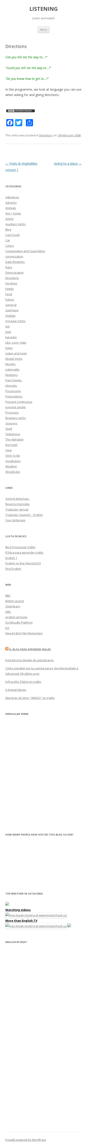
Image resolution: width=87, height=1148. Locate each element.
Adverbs (11, 203)
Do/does (11, 283)
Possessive (13, 391)
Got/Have (12, 310)
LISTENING (43, 8)
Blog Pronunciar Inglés (20, 547)
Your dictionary (15, 520)
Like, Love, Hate (15, 342)
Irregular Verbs (15, 321)
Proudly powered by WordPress (25, 1140)
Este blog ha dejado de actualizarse (29, 660)
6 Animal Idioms (15, 690)
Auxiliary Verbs (15, 224)
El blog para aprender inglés (24, 552)
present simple (15, 407)
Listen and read (16, 353)
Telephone (12, 434)
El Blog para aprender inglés (30, 649)
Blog (8, 229)
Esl (7, 628)
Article (9, 219)
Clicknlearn (12, 606)
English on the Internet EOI (23, 563)
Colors (9, 246)
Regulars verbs (15, 418)
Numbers (11, 375)
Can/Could (12, 235)
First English (13, 569)
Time (8, 450)
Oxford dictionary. (17, 499)
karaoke (11, 337)
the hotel (11, 445)
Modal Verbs (14, 359)
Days (8, 267)
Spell (8, 429)
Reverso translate (17, 504)
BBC (8, 596)
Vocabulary (13, 461)
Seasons (11, 423)
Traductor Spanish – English (24, 515)
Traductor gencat (16, 509)
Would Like (12, 472)
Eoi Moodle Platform (19, 622)
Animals (10, 208)
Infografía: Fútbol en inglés (23, 682)
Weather (11, 466)
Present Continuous (18, 402)
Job (7, 326)
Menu (43, 29)
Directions (46, 135)
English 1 (11, 558)
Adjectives (12, 197)
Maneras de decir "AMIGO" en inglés (30, 698)
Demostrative (14, 273)
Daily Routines (15, 262)
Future (9, 299)
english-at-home (16, 617)
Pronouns (12, 412)
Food (8, 294)
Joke (8, 332)
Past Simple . (14, 380)
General (11, 305)
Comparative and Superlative (25, 251)
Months (10, 364)
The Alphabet (14, 439)
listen (9, 348)
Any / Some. (13, 213)
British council (14, 601)
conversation (14, 256)
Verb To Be (12, 456)
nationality (12, 369)
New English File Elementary (24, 633)
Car (7, 240)
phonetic (11, 386)
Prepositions (14, 396)
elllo (8, 612)
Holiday (10, 316)
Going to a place (68, 163)
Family (9, 289)
